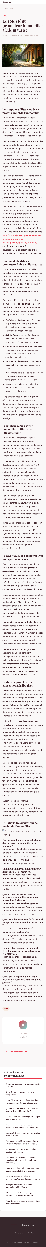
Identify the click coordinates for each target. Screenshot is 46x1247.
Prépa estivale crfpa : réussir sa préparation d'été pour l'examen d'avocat (23, 1177)
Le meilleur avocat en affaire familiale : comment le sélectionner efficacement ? (22, 1101)
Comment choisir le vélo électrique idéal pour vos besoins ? (23, 1134)
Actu (12, 9)
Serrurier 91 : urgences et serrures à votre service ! (21, 1093)
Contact (31, 1233)
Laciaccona (28, 1225)
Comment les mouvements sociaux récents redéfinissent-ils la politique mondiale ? (21, 1160)
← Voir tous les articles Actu (14, 1051)
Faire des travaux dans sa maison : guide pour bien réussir (23, 1202)
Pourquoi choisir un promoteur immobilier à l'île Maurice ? (19, 1185)
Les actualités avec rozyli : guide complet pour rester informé (23, 1117)
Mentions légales (18, 1233)
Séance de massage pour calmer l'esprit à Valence (22, 1085)
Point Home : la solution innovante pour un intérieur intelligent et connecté (22, 1169)
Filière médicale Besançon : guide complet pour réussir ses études (20, 1194)
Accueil (5, 9)
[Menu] (41, 2)
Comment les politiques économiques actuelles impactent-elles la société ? (22, 1142)
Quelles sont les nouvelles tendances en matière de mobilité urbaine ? (22, 1109)
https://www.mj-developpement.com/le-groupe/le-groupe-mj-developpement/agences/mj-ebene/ (21, 239)
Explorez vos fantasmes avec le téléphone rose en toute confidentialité (22, 1126)
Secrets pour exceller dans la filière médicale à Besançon (21, 1150)
